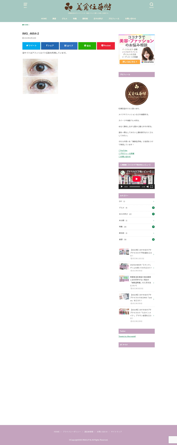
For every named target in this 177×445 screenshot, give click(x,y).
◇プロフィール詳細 (126, 153)
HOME (44, 19)
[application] (137, 179)
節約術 (85, 19)
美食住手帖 (86, 440)
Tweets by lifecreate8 (127, 336)
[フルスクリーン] (151, 186)
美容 (54, 19)
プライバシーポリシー (72, 432)
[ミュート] (148, 186)
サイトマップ (116, 432)
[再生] (122, 186)
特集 (75, 19)
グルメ (64, 19)
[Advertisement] (68, 116)
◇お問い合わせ (125, 157)
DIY (122, 201)
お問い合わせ (130, 19)
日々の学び (98, 19)
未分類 (123, 220)
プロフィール (113, 19)
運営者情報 (88, 432)
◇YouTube (123, 150)
